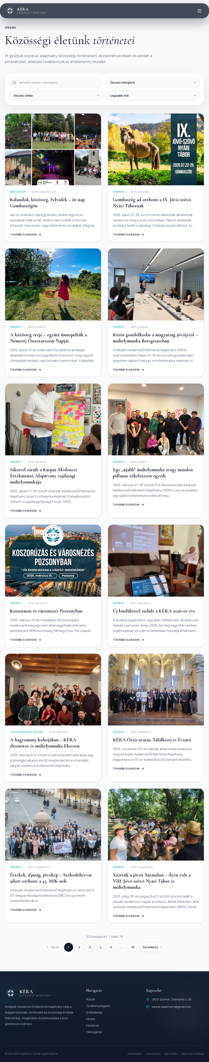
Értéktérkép (94, 1012)
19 (132, 947)
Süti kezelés (170, 1053)
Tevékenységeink (98, 1006)
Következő (150, 947)
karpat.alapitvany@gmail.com (171, 1007)
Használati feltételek (192, 1053)
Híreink (90, 1019)
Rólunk (90, 999)
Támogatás (94, 1032)
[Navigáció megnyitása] (199, 10)
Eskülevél (92, 1025)
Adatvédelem (134, 1053)
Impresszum (153, 1053)
